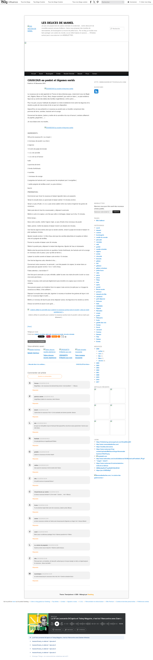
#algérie (37, 334)
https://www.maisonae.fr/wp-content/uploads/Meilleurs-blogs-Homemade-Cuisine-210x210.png (110, 451)
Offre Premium (110, 601)
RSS (96, 91)
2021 (97, 372)
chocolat (99, 256)
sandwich (99, 296)
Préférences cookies (143, 601)
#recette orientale (69, 334)
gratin (98, 315)
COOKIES (99, 306)
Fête (97, 337)
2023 (97, 368)
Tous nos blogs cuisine (79, 2)
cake (97, 273)
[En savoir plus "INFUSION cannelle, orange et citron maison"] (117, 419)
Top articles (55, 601)
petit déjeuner (100, 299)
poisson (98, 292)
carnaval (99, 330)
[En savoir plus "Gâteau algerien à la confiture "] (101, 419)
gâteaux (98, 266)
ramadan (99, 242)
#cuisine (42, 334)
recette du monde (102, 237)
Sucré (98, 327)
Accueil (33, 74)
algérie (98, 251)
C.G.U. (81, 601)
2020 (97, 375)
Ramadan (99, 311)
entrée (58, 74)
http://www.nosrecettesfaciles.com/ (107, 444)
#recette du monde (57, 334)
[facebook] (90, 2)
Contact (94, 74)
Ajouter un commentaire (45, 376)
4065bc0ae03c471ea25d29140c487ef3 (107, 468)
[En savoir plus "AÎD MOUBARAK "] (101, 435)
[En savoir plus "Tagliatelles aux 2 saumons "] (101, 403)
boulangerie (49, 74)
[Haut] (30, 326)
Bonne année (100, 289)
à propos (82, 629)
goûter (98, 247)
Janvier (100, 361)
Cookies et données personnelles (125, 601)
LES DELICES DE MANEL (57, 23)
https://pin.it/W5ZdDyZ (103, 470)
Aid (97, 263)
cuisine (98, 232)
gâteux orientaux (101, 268)
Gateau (98, 339)
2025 (97, 363)
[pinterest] (97, 2)
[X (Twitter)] (94, 2)
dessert (80, 74)
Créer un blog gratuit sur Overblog (40, 601)
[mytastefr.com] (101, 456)
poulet (98, 287)
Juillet (100, 351)
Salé (97, 304)
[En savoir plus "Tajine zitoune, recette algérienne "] (117, 435)
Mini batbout (100, 220)
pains (98, 275)
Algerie (98, 308)
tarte (97, 282)
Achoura (99, 301)
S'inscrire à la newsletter (37, 341)
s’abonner (58, 629)
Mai (99, 356)
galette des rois (101, 322)
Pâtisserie (99, 318)
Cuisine (98, 332)
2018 (97, 380)
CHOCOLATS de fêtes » (83, 364)
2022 (97, 370)
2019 (97, 377)
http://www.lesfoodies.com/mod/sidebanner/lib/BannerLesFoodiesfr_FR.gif (120, 458)
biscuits (98, 259)
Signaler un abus (72, 601)
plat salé (99, 240)
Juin (99, 354)
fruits (98, 320)
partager (70, 629)
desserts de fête (101, 294)
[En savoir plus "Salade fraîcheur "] (117, 403)
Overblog (91, 594)
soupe (98, 313)
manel (14, 601)
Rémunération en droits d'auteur (94, 601)
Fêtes (98, 280)
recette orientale (69, 74)
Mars (99, 358)
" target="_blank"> (102, 461)
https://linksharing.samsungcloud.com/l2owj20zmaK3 (113, 442)
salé (97, 244)
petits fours (100, 270)
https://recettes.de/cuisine (104, 447)
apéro (98, 285)
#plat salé (48, 334)
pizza (87, 74)
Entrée (98, 341)
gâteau (98, 261)
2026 (97, 349)
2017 (97, 382)
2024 (97, 365)
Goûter (98, 325)
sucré (41, 74)
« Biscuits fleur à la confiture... (36, 364)
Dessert (98, 334)
